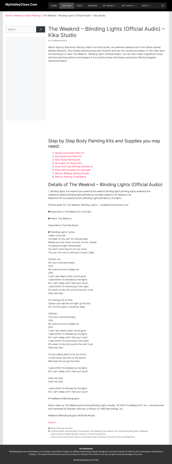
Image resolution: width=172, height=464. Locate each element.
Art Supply (128, 5)
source (51, 422)
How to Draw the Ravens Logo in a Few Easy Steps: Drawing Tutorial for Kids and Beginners (93, 437)
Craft (79, 5)
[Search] (40, 29)
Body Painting (32, 15)
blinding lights (57, 431)
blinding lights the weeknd (77, 431)
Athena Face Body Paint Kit (69, 153)
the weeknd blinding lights (127, 431)
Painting (66, 5)
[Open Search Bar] (163, 6)
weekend (144, 431)
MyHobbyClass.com (21, 4)
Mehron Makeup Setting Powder (72, 173)
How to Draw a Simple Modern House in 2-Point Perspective (78, 434)
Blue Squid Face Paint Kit (68, 156)
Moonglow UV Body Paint (68, 163)
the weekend (96, 431)
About (145, 5)
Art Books (108, 5)
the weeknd (108, 431)
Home (54, 5)
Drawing (92, 5)
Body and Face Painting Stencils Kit (74, 166)
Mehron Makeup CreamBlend (70, 176)
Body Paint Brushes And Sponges (73, 170)
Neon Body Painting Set (67, 159)
